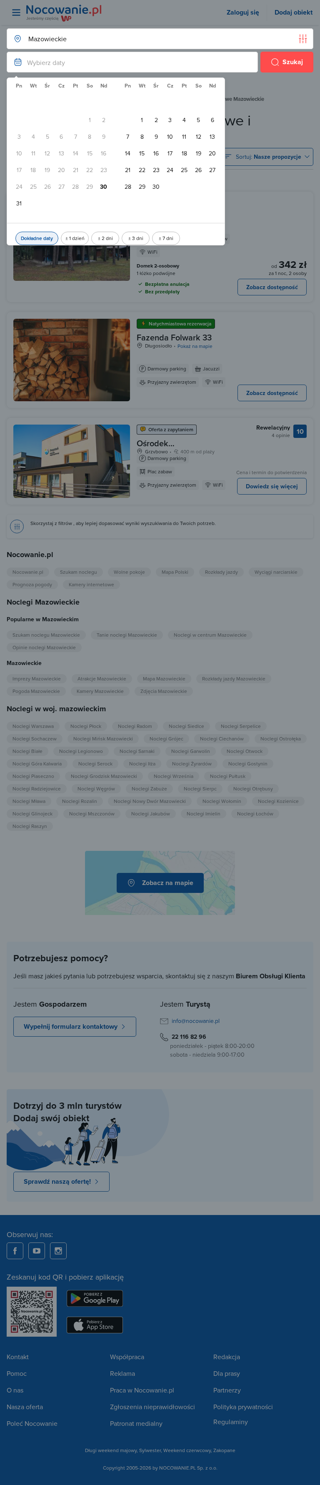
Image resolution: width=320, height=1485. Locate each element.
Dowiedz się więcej (272, 486)
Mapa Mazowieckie (164, 678)
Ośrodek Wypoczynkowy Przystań (166, 453)
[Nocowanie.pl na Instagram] (58, 1250)
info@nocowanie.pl (196, 1021)
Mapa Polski (175, 571)
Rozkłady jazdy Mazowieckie (233, 678)
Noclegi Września (173, 776)
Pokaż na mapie (195, 346)
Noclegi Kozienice (278, 801)
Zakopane (224, 1450)
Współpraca (127, 1356)
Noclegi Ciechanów (222, 738)
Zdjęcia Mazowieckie (163, 691)
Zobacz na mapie (167, 883)
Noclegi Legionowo (81, 751)
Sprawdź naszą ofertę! (57, 1181)
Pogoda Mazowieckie (36, 691)
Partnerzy (227, 1390)
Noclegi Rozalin (79, 801)
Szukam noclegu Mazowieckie (46, 634)
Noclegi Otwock (244, 751)
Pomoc (17, 1373)
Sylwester (150, 1450)
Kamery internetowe (91, 584)
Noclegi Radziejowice (36, 788)
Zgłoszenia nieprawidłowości (152, 1406)
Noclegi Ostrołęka (280, 738)
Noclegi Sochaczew (34, 738)
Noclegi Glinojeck (32, 813)
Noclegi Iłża (142, 763)
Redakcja (226, 1356)
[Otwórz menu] (16, 12)
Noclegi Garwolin (190, 751)
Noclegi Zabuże (149, 788)
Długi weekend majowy (111, 1450)
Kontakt (18, 1356)
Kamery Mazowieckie (100, 691)
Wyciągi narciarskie (276, 571)
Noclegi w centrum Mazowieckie (210, 634)
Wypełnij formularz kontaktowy (71, 1026)
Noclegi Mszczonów (92, 813)
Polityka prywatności (243, 1406)
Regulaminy (230, 1421)
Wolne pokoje (129, 571)
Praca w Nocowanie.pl (142, 1390)
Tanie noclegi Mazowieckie (127, 634)
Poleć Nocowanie (32, 1423)
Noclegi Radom (135, 726)
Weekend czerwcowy (187, 1450)
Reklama (122, 1373)
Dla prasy (226, 1373)
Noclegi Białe (27, 751)
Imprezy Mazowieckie (36, 678)
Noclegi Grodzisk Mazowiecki (104, 776)
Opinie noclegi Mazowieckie (44, 647)
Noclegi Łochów (255, 813)
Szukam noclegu (78, 571)
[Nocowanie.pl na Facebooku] (15, 1250)
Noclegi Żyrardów (192, 763)
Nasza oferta (25, 1406)
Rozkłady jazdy (221, 571)
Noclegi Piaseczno (33, 776)
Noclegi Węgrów (96, 788)
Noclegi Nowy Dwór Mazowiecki (150, 801)
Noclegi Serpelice (241, 726)
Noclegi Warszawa (33, 726)
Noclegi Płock (85, 726)
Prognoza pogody (32, 584)
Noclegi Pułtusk (227, 776)
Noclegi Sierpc (200, 788)
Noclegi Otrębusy (253, 788)
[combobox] (151, 39)
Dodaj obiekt (293, 12)
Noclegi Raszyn (29, 826)
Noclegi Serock (95, 763)
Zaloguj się (243, 12)
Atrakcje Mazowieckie (102, 678)
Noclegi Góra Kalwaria (37, 763)
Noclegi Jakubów (150, 813)
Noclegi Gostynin (248, 763)
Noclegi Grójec (166, 738)
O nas (15, 1390)
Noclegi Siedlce (186, 726)
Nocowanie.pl (27, 571)
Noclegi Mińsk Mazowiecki (103, 738)
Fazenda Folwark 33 (174, 337)
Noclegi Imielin (203, 813)
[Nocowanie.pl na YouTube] (36, 1250)
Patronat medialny (136, 1423)
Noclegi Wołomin (221, 801)
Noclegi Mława (28, 801)
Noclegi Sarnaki (137, 751)
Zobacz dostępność (272, 287)
